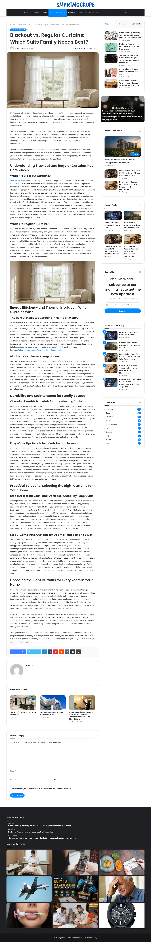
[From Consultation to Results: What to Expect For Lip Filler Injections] (29, 915)
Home (26, 13)
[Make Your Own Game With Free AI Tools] (113, 215)
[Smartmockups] (76, 4)
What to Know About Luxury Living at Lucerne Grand (120, 161)
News (108, 443)
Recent (121, 24)
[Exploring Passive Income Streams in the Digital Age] (111, 47)
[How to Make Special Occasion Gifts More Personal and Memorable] (111, 185)
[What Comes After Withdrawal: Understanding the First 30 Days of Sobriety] (122, 889)
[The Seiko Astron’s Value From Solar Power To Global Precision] (122, 915)
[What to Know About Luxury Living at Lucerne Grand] (132, 215)
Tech (80, 13)
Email (13, 780)
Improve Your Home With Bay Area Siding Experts (52, 713)
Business (35, 13)
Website (57, 780)
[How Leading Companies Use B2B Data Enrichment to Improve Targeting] (111, 382)
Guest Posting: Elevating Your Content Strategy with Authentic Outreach (130, 35)
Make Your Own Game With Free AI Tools (112, 225)
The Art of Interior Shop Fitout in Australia (23, 713)
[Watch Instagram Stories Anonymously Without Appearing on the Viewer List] (75, 862)
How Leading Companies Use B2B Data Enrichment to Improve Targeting (130, 383)
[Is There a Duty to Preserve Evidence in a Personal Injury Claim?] (75, 889)
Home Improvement (57, 13)
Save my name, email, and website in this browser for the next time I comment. (41, 789)
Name (13, 771)
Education (109, 432)
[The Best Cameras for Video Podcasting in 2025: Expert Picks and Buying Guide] (111, 58)
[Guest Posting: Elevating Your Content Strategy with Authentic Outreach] (111, 35)
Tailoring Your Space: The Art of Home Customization (40, 350)
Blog (107, 436)
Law (107, 428)
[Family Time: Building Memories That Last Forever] (75, 915)
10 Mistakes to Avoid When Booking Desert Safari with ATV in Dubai (129, 83)
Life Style (71, 13)
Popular (108, 24)
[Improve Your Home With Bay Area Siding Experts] (53, 702)
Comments (136, 24)
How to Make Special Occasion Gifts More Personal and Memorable (128, 186)
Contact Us (89, 13)
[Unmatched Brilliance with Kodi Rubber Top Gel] (111, 72)
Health (44, 13)
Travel (108, 439)
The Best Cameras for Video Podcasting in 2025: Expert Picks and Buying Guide (129, 59)
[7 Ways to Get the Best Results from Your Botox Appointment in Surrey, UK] (29, 862)
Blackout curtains (17, 180)
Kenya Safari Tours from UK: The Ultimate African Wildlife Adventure (129, 173)
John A (16, 48)
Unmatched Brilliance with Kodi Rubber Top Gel (128, 71)
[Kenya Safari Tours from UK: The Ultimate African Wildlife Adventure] (111, 173)
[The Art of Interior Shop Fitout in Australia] (23, 702)
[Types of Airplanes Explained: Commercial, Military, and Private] (29, 889)
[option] (123, 109)
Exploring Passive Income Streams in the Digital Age (129, 46)
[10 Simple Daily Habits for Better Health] (122, 862)
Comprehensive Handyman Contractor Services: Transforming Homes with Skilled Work (81, 715)
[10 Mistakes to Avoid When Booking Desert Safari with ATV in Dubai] (111, 83)
